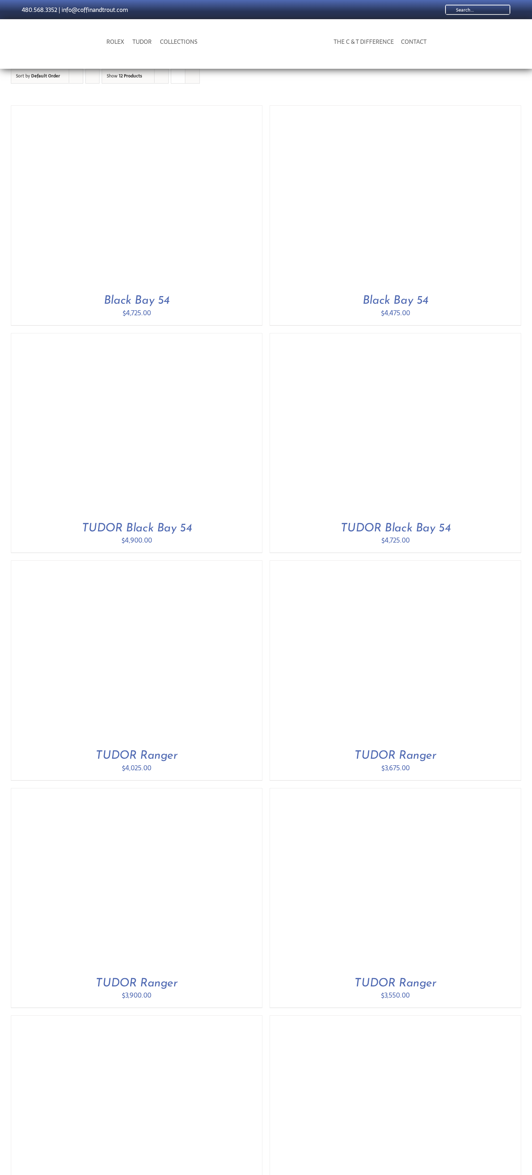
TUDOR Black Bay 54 (137, 528)
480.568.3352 (39, 9)
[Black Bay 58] (101, 1020)
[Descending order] (92, 76)
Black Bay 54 (136, 301)
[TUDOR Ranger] (101, 565)
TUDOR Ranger (136, 756)
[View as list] (192, 76)
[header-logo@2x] (266, 33)
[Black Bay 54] (101, 110)
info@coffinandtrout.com (95, 9)
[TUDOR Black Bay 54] (101, 338)
